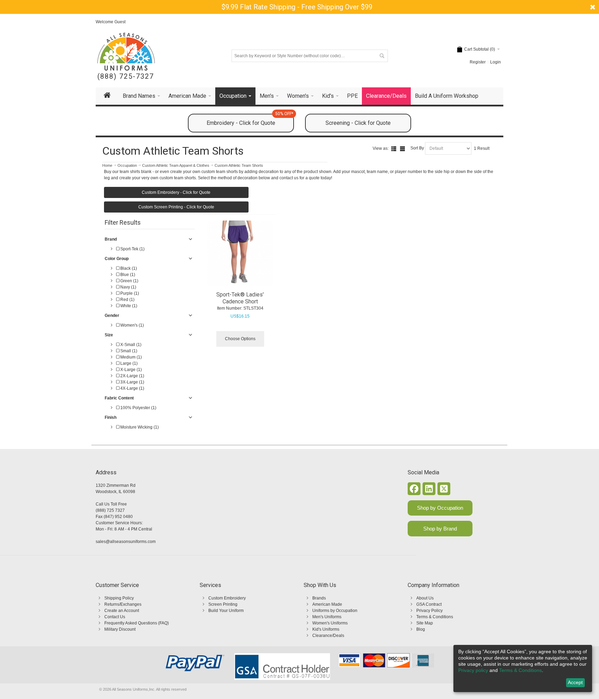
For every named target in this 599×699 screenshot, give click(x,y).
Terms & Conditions (434, 616)
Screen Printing (222, 604)
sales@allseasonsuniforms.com (126, 541)
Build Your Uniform (226, 610)
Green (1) (128, 280)
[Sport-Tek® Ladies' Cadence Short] (240, 253)
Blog (420, 629)
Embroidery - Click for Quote (250, 120)
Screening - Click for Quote (358, 123)
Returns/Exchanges (122, 604)
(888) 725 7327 (110, 510)
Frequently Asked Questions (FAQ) (136, 623)
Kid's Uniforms (325, 629)
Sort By (417, 148)
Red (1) (126, 299)
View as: (381, 148)
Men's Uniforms (326, 616)
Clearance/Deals (328, 635)
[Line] (402, 149)
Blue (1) (127, 274)
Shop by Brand (440, 529)
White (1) (128, 305)
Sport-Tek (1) (132, 249)
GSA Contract (429, 604)
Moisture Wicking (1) (139, 427)
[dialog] (522, 668)
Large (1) (128, 363)
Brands (319, 598)
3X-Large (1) (131, 382)
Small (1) (128, 350)
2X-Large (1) (131, 375)
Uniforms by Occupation (334, 610)
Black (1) (128, 268)
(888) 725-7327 (125, 76)
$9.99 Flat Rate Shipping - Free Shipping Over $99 (297, 7)
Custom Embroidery (227, 598)
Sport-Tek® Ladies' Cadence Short (240, 298)
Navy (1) (127, 287)
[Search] (381, 56)
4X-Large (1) (131, 388)
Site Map (424, 623)
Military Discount (120, 629)
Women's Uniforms (330, 623)
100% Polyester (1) (137, 407)
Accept (575, 682)
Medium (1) (130, 357)
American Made (327, 604)
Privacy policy (473, 670)
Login (495, 62)
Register (478, 62)
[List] (394, 149)
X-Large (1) (130, 369)
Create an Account (121, 610)
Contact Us (114, 616)
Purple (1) (129, 293)
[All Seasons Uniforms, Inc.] (126, 52)
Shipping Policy (119, 598)
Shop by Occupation (440, 508)
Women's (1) (131, 325)
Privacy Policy (429, 610)
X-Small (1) (130, 344)
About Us (425, 598)
